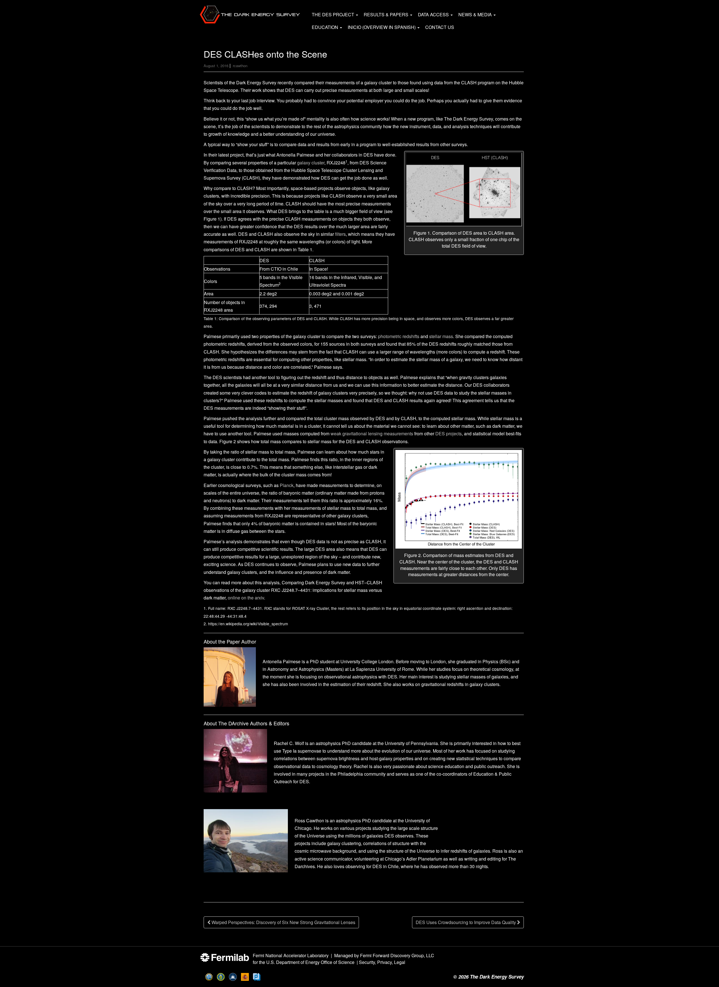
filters (340, 234)
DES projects (448, 433)
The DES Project (333, 14)
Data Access (434, 14)
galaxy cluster (310, 162)
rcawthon (240, 65)
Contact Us (439, 27)
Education (325, 27)
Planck (286, 485)
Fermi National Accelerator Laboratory (291, 955)
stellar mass (441, 336)
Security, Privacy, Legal (382, 962)
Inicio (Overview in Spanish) (382, 27)
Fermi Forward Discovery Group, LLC (397, 955)
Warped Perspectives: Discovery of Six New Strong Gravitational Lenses (282, 922)
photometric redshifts (398, 336)
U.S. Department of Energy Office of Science (310, 962)
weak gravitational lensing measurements (372, 433)
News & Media (475, 14)
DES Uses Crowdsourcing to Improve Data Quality (466, 922)
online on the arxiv (246, 597)
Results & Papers (386, 14)
